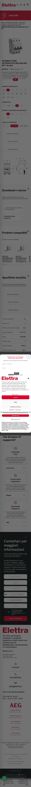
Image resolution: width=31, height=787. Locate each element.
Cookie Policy (12, 409)
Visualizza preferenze (15, 407)
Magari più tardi (15, 419)
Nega (15, 402)
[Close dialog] (28, 357)
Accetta (15, 397)
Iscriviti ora (15, 415)
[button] (28, 378)
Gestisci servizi (15, 394)
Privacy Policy (18, 409)
